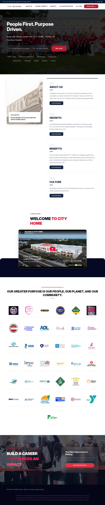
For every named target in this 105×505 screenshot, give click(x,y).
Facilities (36, 60)
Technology (27, 60)
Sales (14, 56)
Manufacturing (52, 56)
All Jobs (79, 6)
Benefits (53, 6)
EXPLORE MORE (56, 103)
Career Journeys (41, 6)
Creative (53, 60)
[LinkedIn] (97, 1)
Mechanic (44, 60)
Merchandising (41, 56)
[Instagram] (99, 1)
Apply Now (90, 6)
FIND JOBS (58, 48)
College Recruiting (66, 6)
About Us (29, 6)
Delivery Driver (17, 60)
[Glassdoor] (101, 1)
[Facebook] (95, 1)
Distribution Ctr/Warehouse (27, 56)
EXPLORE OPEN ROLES (80, 465)
